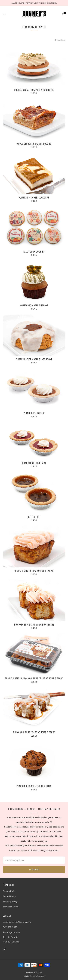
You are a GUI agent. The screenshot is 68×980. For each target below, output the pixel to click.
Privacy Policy (9, 891)
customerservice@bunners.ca (17, 922)
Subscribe (34, 869)
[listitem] (34, 3)
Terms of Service (10, 906)
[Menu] (4, 14)
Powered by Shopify (34, 972)
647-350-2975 (10, 927)
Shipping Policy (10, 901)
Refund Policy (9, 896)
